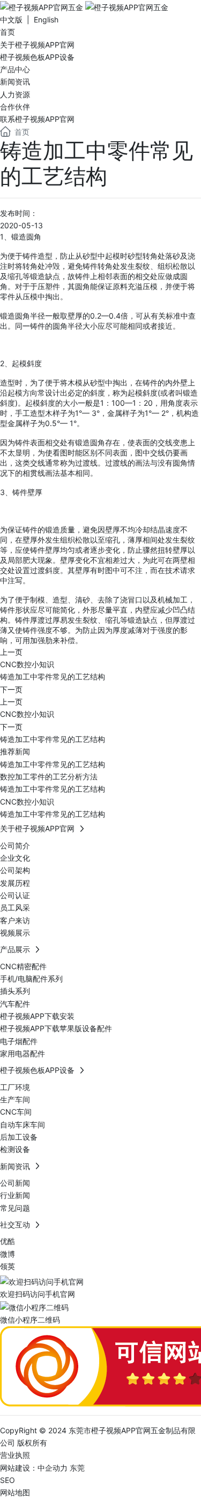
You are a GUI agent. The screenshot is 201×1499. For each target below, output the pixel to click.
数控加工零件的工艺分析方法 (49, 776)
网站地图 (15, 1492)
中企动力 (53, 1467)
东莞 (77, 1467)
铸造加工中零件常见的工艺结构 (52, 676)
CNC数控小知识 (27, 664)
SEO (7, 1480)
